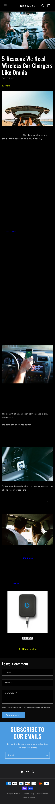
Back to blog (29, 649)
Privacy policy (42, 794)
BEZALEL (17, 794)
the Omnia (11, 231)
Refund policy (29, 794)
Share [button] (7, 86)
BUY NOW (27, 638)
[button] (5, 6)
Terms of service (29, 798)
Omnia (16, 584)
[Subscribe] (47, 755)
